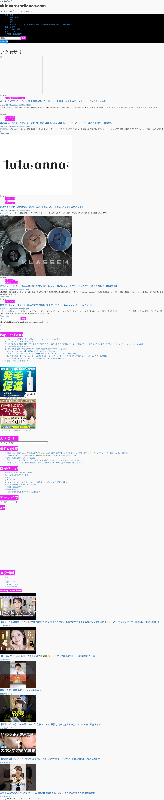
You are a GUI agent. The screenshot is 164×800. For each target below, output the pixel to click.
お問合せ (8, 477)
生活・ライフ (10, 27)
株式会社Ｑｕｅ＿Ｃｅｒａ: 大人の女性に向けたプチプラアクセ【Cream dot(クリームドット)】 (46, 305)
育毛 (11, 22)
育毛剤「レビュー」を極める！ (16, 361)
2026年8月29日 (6, 694)
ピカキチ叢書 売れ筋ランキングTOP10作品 (21, 484)
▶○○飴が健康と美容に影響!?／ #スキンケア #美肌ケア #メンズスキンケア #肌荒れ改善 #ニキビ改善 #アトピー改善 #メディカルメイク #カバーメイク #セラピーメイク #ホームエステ (74, 344)
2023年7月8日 (24, 289)
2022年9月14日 (24, 309)
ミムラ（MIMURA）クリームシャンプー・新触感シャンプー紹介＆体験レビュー (35, 358)
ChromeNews (28, 799)
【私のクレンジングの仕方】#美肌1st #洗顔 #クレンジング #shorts (30, 351)
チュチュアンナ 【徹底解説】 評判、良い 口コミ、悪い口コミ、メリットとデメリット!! (42, 206)
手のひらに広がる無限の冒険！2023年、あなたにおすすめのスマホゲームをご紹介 (36, 349)
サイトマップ (10, 31)
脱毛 (11, 19)
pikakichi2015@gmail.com (9, 105)
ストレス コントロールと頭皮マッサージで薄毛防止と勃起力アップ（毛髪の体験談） (42, 24)
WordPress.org (11, 587)
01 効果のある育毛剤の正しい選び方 (18, 472)
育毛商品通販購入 (11, 489)
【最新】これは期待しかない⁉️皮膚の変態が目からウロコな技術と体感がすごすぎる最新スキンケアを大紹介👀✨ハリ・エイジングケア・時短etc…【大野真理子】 (67, 453)
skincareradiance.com (23, 5)
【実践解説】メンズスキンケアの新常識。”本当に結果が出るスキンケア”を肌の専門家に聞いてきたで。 (44, 462)
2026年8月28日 (6, 762)
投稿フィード (10, 582)
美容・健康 (9, 15)
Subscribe (4, 41)
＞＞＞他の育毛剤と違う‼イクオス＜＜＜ (15, 398)
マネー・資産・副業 (12, 29)
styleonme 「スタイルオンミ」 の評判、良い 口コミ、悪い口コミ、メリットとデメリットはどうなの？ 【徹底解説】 (57, 122)
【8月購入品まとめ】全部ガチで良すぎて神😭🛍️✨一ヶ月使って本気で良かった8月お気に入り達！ (42, 455)
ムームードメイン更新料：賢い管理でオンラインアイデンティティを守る (32, 339)
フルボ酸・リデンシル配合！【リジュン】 (16, 430)
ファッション (10, 117)
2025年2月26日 (25, 105)
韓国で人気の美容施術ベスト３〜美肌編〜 (21, 458)
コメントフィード (11, 584)
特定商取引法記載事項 (13, 34)
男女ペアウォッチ (11, 282)
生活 (6, 201)
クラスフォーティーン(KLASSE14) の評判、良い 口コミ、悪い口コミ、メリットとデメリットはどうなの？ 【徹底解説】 (59, 285)
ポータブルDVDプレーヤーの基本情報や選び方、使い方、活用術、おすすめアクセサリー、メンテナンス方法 (53, 101)
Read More (4, 110)
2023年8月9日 (24, 210)
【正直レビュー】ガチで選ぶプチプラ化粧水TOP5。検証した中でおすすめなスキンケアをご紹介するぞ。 (45, 460)
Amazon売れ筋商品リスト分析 (16, 346)
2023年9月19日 (25, 126)
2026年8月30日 (6, 625)
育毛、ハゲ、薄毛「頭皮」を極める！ (19, 341)
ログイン (8, 579)
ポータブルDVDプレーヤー (15, 98)
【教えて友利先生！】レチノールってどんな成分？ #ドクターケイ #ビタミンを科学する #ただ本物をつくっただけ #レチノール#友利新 (56, 356)
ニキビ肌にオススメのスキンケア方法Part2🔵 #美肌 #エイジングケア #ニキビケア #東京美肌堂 (41, 353)
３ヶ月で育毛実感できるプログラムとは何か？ (22, 492)
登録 (6, 577)
